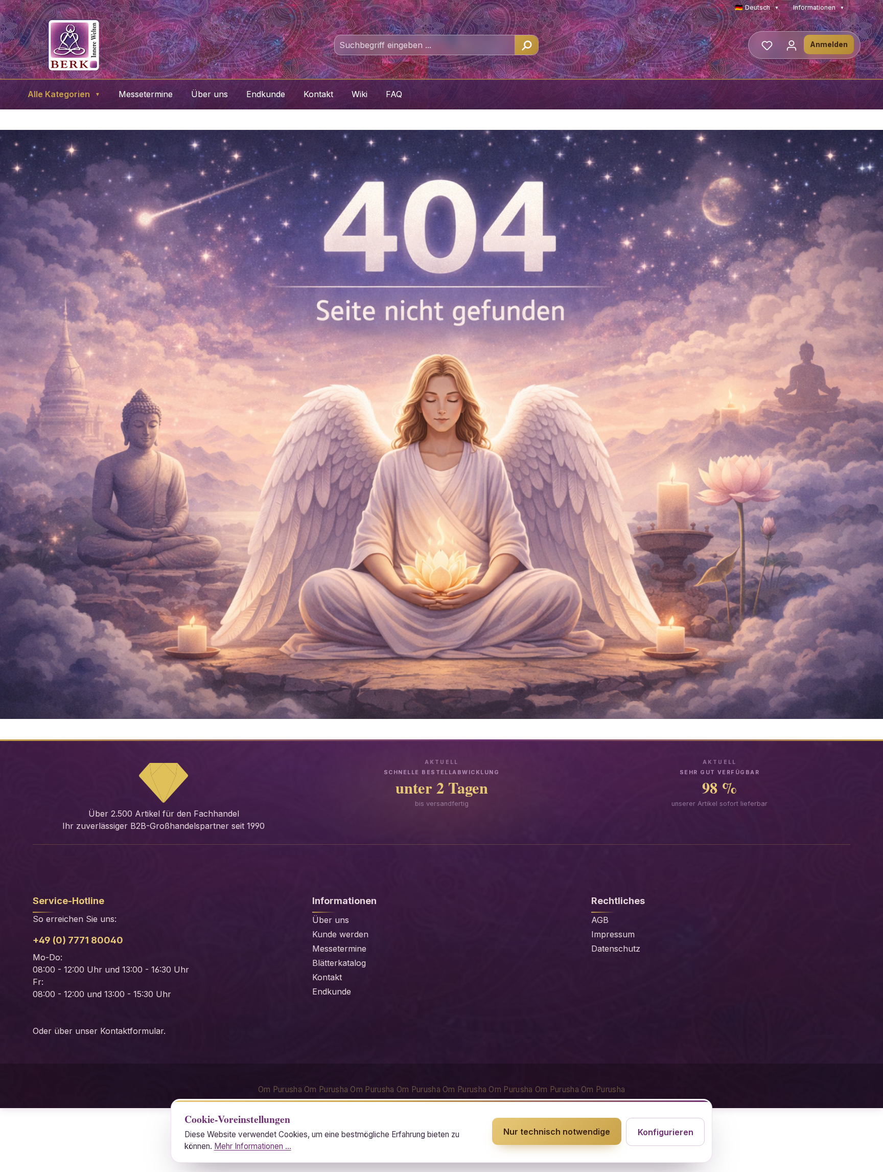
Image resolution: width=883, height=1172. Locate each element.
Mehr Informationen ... (252, 1146)
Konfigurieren (665, 1132)
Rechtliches (618, 900)
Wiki (359, 94)
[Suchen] (526, 45)
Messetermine (146, 94)
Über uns (209, 94)
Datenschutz (615, 948)
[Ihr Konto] (791, 45)
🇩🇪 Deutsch (757, 7)
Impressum (613, 934)
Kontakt (318, 94)
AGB (600, 920)
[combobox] (425, 45)
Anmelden (829, 44)
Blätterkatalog (339, 963)
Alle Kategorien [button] (64, 94)
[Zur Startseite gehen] (73, 45)
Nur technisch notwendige (556, 1131)
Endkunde (265, 94)
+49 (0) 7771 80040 (78, 940)
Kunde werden (340, 934)
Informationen (818, 7)
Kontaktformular (132, 1031)
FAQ (394, 94)
